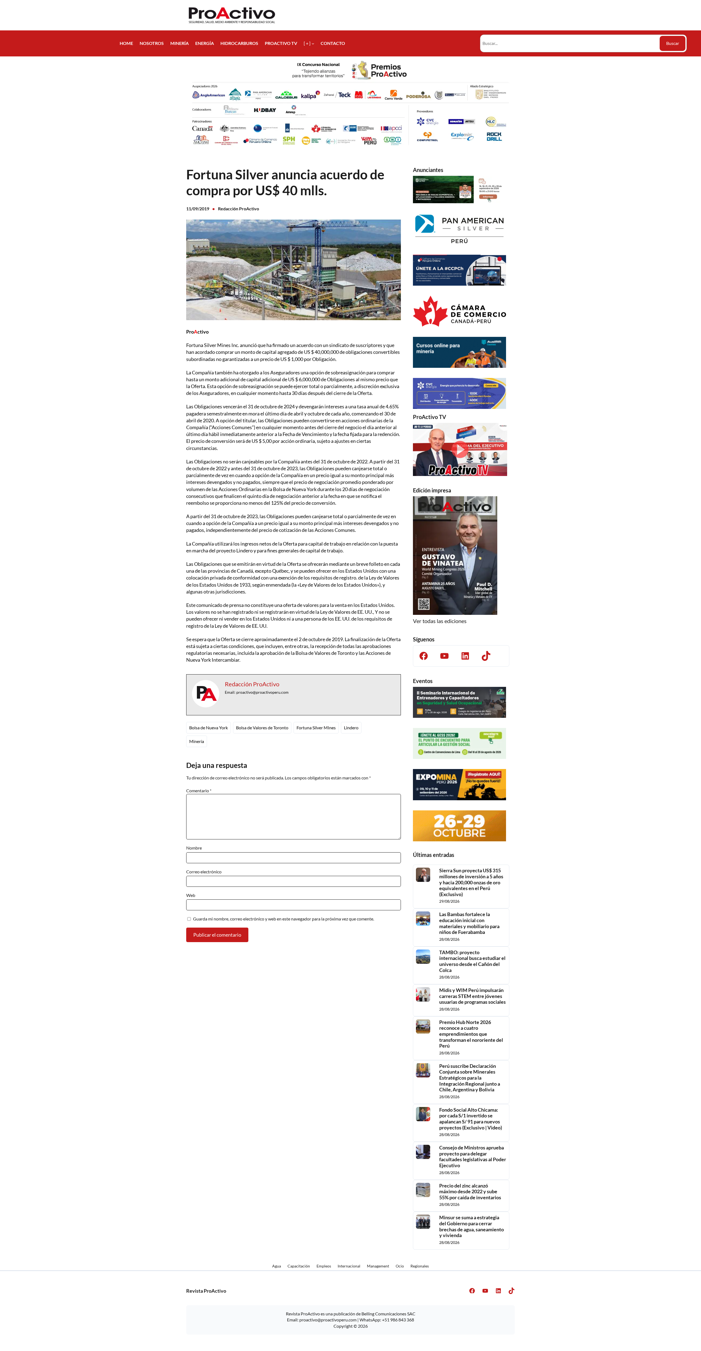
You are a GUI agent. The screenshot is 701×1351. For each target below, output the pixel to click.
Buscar (672, 43)
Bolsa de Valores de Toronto (262, 727)
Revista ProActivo (206, 1291)
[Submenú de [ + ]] (313, 43)
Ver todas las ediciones (440, 621)
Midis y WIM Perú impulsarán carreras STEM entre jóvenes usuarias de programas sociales (472, 996)
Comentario (198, 790)
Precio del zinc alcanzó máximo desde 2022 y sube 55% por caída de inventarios (470, 1191)
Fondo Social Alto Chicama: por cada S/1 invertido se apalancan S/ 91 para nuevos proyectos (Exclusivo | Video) (470, 1119)
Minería (196, 741)
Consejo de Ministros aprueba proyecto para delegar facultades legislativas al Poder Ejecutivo (472, 1156)
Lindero (351, 727)
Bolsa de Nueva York (208, 727)
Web (190, 895)
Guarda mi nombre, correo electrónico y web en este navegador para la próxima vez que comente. (283, 918)
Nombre (194, 847)
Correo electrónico (204, 871)
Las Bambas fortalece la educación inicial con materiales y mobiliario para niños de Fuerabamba (469, 923)
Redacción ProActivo (238, 208)
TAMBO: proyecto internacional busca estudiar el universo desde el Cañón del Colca (472, 961)
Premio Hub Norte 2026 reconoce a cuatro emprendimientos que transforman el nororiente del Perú (471, 1034)
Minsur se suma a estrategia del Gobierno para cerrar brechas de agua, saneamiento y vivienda (471, 1226)
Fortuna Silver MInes (316, 727)
